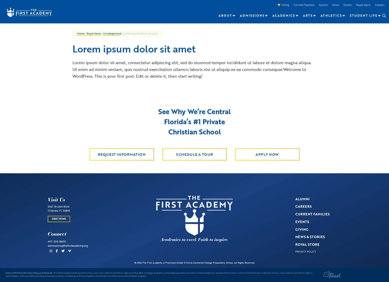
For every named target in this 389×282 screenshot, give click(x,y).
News (335, 5)
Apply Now (267, 154)
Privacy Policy (305, 251)
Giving (285, 5)
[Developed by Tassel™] (332, 275)
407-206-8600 (57, 241)
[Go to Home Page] (27, 12)
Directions (59, 219)
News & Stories (310, 236)
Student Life (364, 15)
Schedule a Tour (194, 154)
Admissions (252, 15)
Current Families (304, 5)
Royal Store (363, 5)
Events (348, 5)
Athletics (331, 15)
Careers (379, 5)
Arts (308, 15)
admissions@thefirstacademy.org (68, 246)
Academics (283, 15)
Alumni (323, 5)
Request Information (121, 154)
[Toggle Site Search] (384, 16)
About (225, 15)
